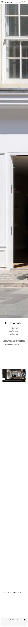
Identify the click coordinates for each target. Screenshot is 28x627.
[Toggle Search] (17, 2)
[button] (20, 2)
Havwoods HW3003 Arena (16, 445)
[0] (23, 2)
